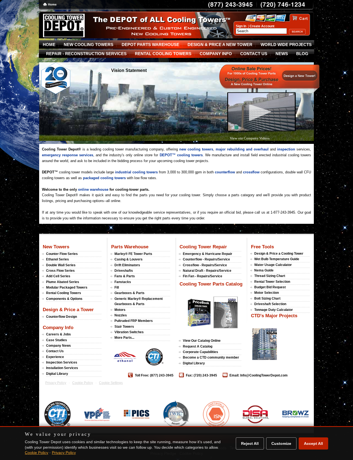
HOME (49, 44)
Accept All (313, 443)
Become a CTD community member (211, 357)
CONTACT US (253, 54)
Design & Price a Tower (68, 309)
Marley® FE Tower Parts (133, 254)
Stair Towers (124, 327)
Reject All (250, 443)
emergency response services (67, 155)
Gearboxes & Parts (129, 293)
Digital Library (57, 374)
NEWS (282, 54)
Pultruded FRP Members (133, 321)
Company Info (58, 327)
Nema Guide (264, 270)
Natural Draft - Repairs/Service (207, 271)
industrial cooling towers (136, 172)
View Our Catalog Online (202, 341)
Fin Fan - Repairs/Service (202, 276)
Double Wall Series (61, 265)
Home (52, 4)
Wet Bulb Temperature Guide (276, 259)
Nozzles (120, 315)
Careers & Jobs (58, 334)
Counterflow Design (61, 317)
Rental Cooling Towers (63, 293)
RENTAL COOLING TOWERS (163, 54)
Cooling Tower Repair (203, 246)
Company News (58, 346)
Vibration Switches (129, 332)
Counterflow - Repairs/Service (206, 259)
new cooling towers (196, 149)
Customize (281, 443)
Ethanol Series (57, 259)
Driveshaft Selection (270, 304)
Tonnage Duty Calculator (273, 310)
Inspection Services (61, 362)
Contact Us (55, 351)
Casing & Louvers (128, 259)
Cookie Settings (111, 383)
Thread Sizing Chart (269, 276)
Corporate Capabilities (200, 352)
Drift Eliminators (127, 265)
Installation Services (62, 368)
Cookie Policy (82, 383)
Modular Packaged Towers (66, 287)
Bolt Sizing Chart (267, 298)
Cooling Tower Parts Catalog (211, 283)
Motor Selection (266, 293)
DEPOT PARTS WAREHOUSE (150, 44)
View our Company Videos (249, 138)
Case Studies (56, 340)
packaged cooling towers (104, 178)
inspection (286, 149)
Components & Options (64, 299)
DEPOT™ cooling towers (181, 155)
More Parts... (124, 338)
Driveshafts (123, 271)
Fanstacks (122, 282)
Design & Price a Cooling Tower (278, 253)
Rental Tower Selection (272, 282)
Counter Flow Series (62, 254)
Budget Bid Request (270, 287)
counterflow (225, 172)
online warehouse (93, 189)
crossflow (251, 172)
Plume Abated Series (62, 282)
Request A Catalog (197, 346)
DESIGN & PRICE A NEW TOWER (220, 44)
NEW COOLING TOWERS (88, 44)
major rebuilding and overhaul (242, 149)
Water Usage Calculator (273, 265)
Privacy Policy (55, 383)
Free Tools (262, 246)
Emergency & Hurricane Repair (207, 254)
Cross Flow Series (60, 271)
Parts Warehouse (129, 246)
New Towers (56, 246)
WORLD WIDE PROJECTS (286, 44)
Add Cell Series (58, 276)
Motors (119, 310)
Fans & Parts (124, 276)
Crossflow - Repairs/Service (205, 265)
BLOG (302, 54)
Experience (55, 357)
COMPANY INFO (216, 54)
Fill (116, 287)
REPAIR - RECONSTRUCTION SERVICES (86, 54)
